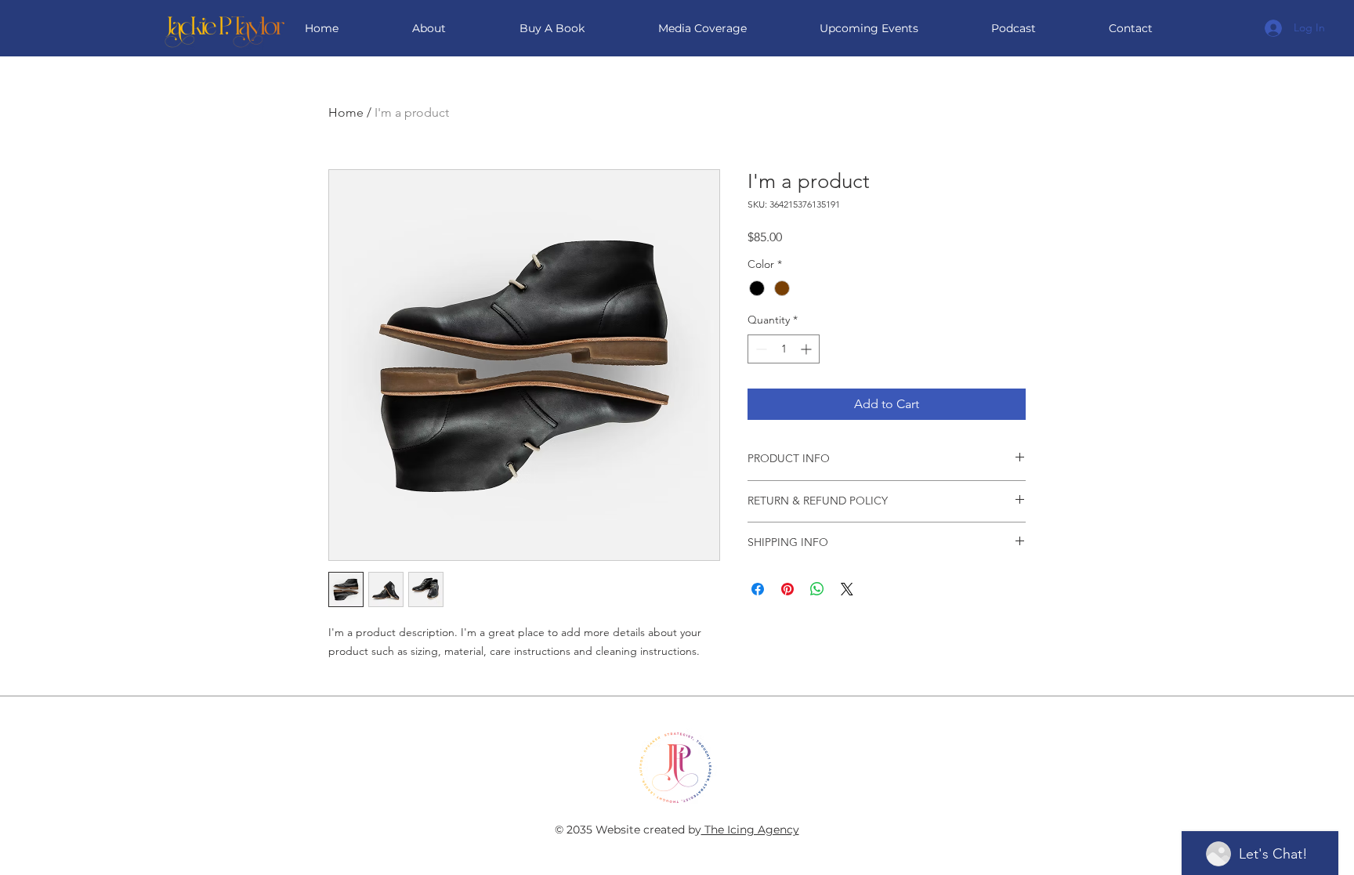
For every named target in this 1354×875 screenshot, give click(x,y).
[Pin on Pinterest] (787, 589)
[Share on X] (847, 589)
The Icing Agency (750, 830)
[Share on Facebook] (757, 589)
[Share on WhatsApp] (817, 589)
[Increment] (807, 349)
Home (346, 112)
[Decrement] (759, 349)
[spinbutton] (783, 349)
